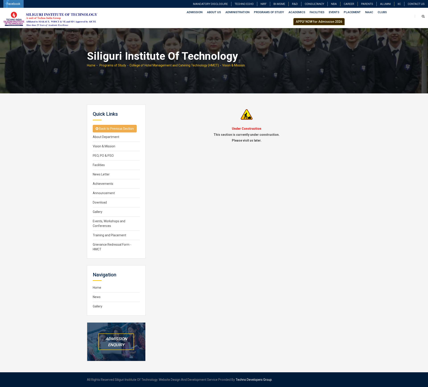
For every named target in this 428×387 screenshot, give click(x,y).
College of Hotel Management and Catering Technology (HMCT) (174, 65)
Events (334, 12)
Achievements (103, 183)
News (97, 297)
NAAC (369, 12)
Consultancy (314, 4)
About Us (214, 12)
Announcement (104, 193)
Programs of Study (269, 12)
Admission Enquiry (116, 341)
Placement (352, 12)
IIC (399, 4)
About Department (106, 137)
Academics (296, 12)
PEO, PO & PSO (103, 155)
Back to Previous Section (116, 128)
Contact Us (416, 4)
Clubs (382, 12)
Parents (367, 4)
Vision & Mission (233, 65)
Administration (237, 12)
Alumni (385, 4)
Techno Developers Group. (254, 379)
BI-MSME (279, 4)
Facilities (317, 12)
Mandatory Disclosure (210, 4)
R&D (295, 4)
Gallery (97, 212)
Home (91, 65)
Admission (194, 12)
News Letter (101, 174)
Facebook (13, 4)
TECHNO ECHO (244, 4)
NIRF (264, 4)
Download (100, 202)
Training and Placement (109, 235)
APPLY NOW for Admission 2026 (319, 21)
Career (349, 4)
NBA (334, 4)
